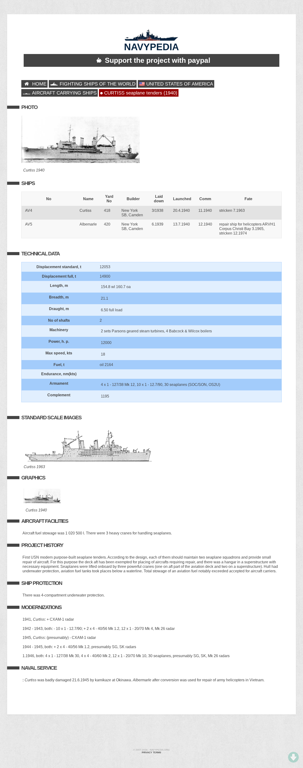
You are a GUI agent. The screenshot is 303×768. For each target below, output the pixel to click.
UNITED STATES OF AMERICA (179, 83)
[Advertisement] (151, 732)
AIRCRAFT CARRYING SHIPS (64, 92)
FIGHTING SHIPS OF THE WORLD (96, 83)
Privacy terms (151, 752)
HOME (38, 83)
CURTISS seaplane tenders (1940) (140, 92)
